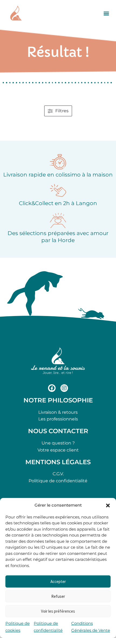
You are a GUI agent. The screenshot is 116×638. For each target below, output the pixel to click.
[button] (108, 505)
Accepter (58, 581)
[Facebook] (52, 388)
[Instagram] (64, 388)
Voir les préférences (58, 611)
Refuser (58, 596)
